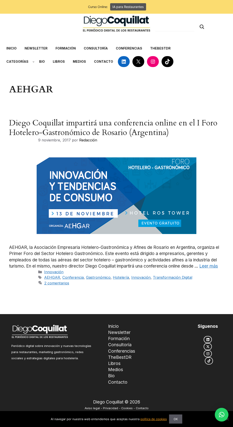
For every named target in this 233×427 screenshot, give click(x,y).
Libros (114, 363)
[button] (221, 415)
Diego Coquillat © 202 (115, 402)
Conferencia (73, 277)
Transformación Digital (172, 277)
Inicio (113, 326)
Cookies (127, 408)
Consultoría (120, 344)
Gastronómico (98, 277)
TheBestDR (120, 357)
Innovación (53, 272)
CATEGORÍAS (17, 61)
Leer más (208, 266)
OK (176, 419)
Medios (115, 369)
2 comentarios (56, 283)
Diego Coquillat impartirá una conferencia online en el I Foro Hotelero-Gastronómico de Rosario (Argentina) (113, 127)
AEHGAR (52, 277)
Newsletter (119, 332)
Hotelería (121, 277)
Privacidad (110, 408)
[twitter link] (208, 346)
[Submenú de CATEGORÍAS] (33, 61)
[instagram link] (208, 353)
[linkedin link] (208, 339)
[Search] (202, 26)
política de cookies (153, 419)
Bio (111, 375)
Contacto (117, 382)
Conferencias (121, 351)
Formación (119, 338)
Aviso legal (92, 408)
